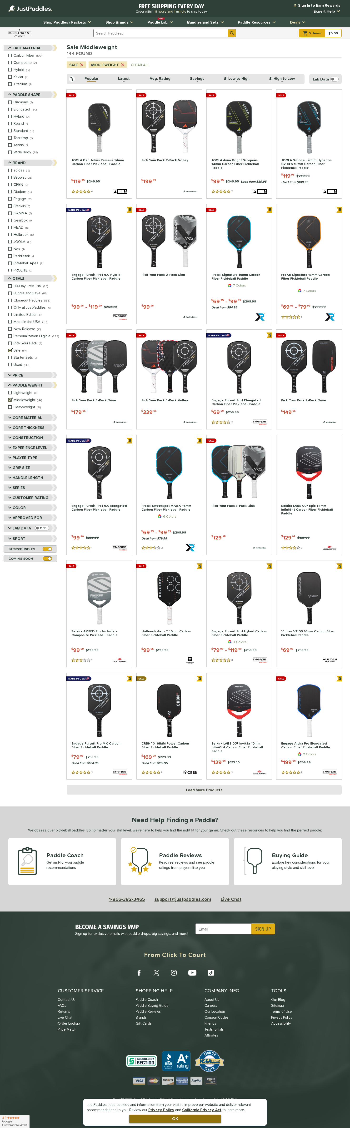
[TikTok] (211, 973)
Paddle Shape (26, 94)
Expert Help (324, 11)
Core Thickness (29, 427)
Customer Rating (30, 497)
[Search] (232, 33)
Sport (19, 538)
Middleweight (105, 65)
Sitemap (277, 1005)
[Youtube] (192, 973)
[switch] (41, 528)
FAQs (62, 1005)
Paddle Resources (254, 22)
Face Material (27, 48)
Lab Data (22, 528)
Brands (141, 1017)
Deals (295, 22)
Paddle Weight (28, 385)
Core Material (27, 417)
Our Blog (278, 999)
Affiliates (211, 1035)
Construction (28, 437)
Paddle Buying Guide (152, 1005)
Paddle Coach (147, 999)
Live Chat (231, 899)
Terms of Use (281, 1011)
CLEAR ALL (140, 65)
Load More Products (204, 790)
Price (18, 375)
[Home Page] (30, 8)
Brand (19, 163)
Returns (64, 1011)
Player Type (25, 457)
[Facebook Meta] (139, 973)
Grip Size (21, 467)
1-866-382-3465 (127, 899)
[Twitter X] (156, 973)
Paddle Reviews (148, 1011)
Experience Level (30, 447)
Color (19, 507)
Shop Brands (116, 22)
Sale (73, 65)
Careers (211, 1005)
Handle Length (28, 477)
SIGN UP (263, 929)
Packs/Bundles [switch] (22, 549)
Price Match (67, 1029)
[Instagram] (174, 973)
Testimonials (214, 1029)
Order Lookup (69, 1023)
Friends (210, 1023)
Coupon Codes (217, 1017)
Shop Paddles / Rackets (64, 22)
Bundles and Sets (203, 22)
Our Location (215, 1011)
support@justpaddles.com (183, 899)
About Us (212, 999)
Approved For (27, 517)
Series (19, 487)
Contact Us (66, 999)
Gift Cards (144, 1023)
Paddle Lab (158, 21)
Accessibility (281, 1023)
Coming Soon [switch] (21, 558)
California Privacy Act (201, 1110)
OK (175, 1118)
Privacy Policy (161, 1110)
